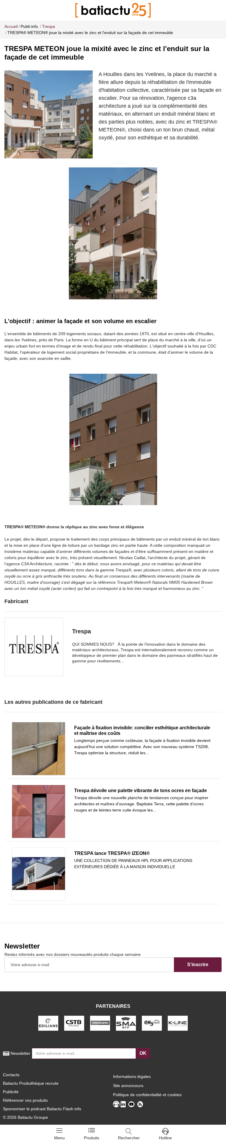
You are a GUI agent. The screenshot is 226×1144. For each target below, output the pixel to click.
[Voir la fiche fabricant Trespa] (33, 646)
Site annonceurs (128, 1085)
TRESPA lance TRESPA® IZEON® (112, 853)
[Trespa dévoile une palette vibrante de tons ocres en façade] (38, 811)
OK (143, 1053)
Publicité (11, 1091)
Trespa (81, 631)
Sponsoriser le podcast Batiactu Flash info (42, 1108)
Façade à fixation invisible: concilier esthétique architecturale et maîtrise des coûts (142, 730)
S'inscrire (197, 964)
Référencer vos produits (25, 1100)
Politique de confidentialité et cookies (147, 1094)
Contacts (11, 1074)
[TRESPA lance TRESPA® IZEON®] (38, 874)
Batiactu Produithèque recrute (31, 1083)
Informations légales (132, 1076)
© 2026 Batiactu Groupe (25, 1117)
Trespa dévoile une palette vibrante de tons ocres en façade (140, 790)
